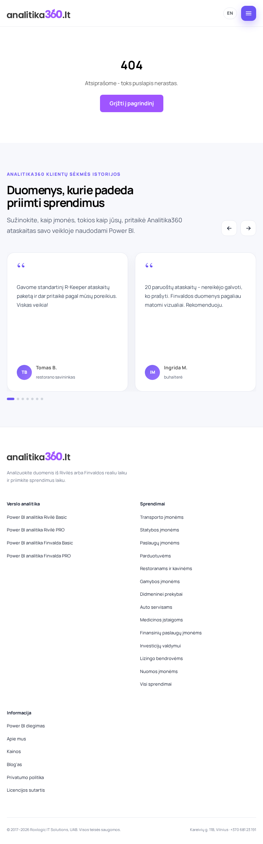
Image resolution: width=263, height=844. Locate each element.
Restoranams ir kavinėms (166, 568)
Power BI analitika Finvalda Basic (40, 543)
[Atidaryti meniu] (248, 13)
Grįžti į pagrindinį (132, 103)
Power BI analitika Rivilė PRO (35, 530)
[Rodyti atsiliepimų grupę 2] (18, 399)
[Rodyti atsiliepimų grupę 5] (32, 399)
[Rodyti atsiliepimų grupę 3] (23, 399)
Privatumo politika (25, 777)
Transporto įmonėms (162, 517)
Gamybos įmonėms (160, 581)
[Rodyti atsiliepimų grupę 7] (42, 399)
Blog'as (14, 764)
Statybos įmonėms (159, 530)
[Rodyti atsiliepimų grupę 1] (10, 399)
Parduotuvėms (155, 556)
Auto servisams (156, 607)
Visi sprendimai (156, 684)
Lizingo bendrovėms (161, 658)
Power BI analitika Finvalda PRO (39, 556)
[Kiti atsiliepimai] (248, 228)
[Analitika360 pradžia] (38, 13)
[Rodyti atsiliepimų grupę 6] (37, 399)
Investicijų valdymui (160, 646)
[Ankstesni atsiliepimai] (229, 228)
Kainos (14, 751)
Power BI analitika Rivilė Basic (37, 517)
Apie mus (16, 739)
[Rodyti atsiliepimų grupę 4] (27, 399)
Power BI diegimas (26, 726)
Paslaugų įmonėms (159, 543)
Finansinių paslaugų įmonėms (171, 633)
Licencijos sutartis (26, 790)
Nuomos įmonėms (159, 671)
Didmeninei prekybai (161, 594)
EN (230, 13)
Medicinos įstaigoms (161, 620)
